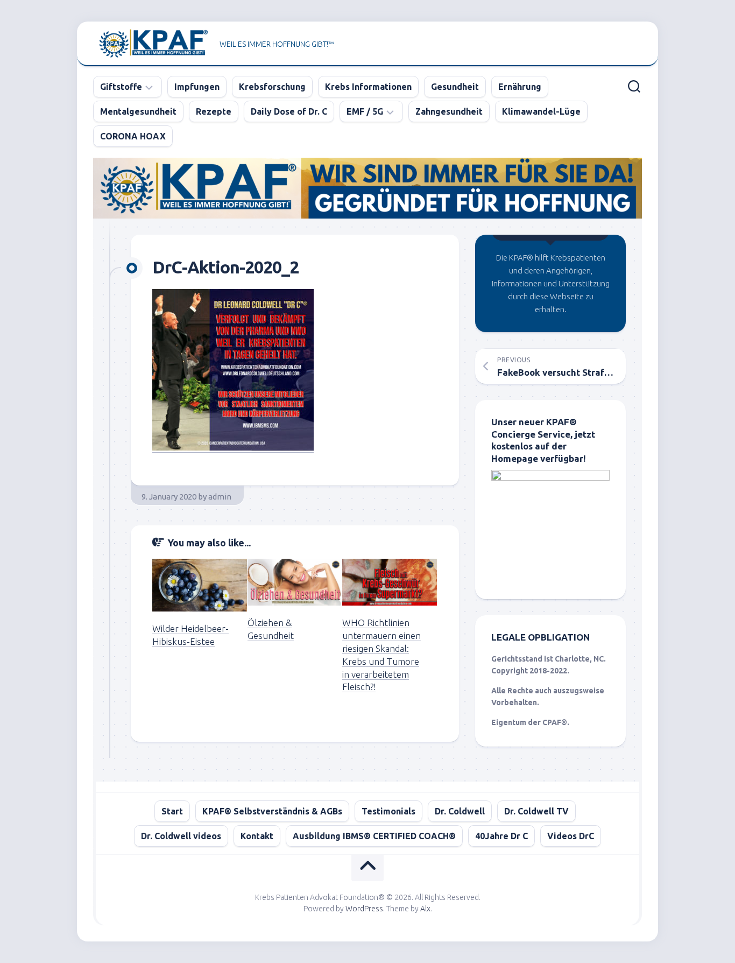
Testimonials (388, 811)
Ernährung (519, 87)
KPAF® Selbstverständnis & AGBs (272, 811)
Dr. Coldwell (460, 811)
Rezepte (213, 111)
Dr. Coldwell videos (181, 836)
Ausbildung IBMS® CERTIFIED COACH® (374, 836)
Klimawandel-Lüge (541, 111)
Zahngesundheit (449, 111)
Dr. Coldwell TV (536, 811)
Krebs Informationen (368, 87)
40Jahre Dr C (501, 836)
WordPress (364, 908)
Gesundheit (455, 87)
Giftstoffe (121, 87)
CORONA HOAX (133, 136)
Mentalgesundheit (138, 111)
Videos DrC (570, 836)
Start (172, 811)
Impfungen (197, 87)
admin (219, 496)
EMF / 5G (365, 111)
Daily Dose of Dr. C (289, 111)
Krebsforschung (272, 87)
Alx (425, 908)
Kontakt (257, 836)
